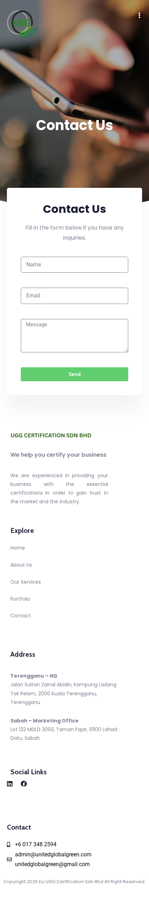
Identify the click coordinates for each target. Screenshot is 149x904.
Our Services (25, 581)
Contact (20, 615)
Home (17, 547)
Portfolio (20, 598)
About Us (21, 564)
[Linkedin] (9, 783)
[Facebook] (24, 783)
